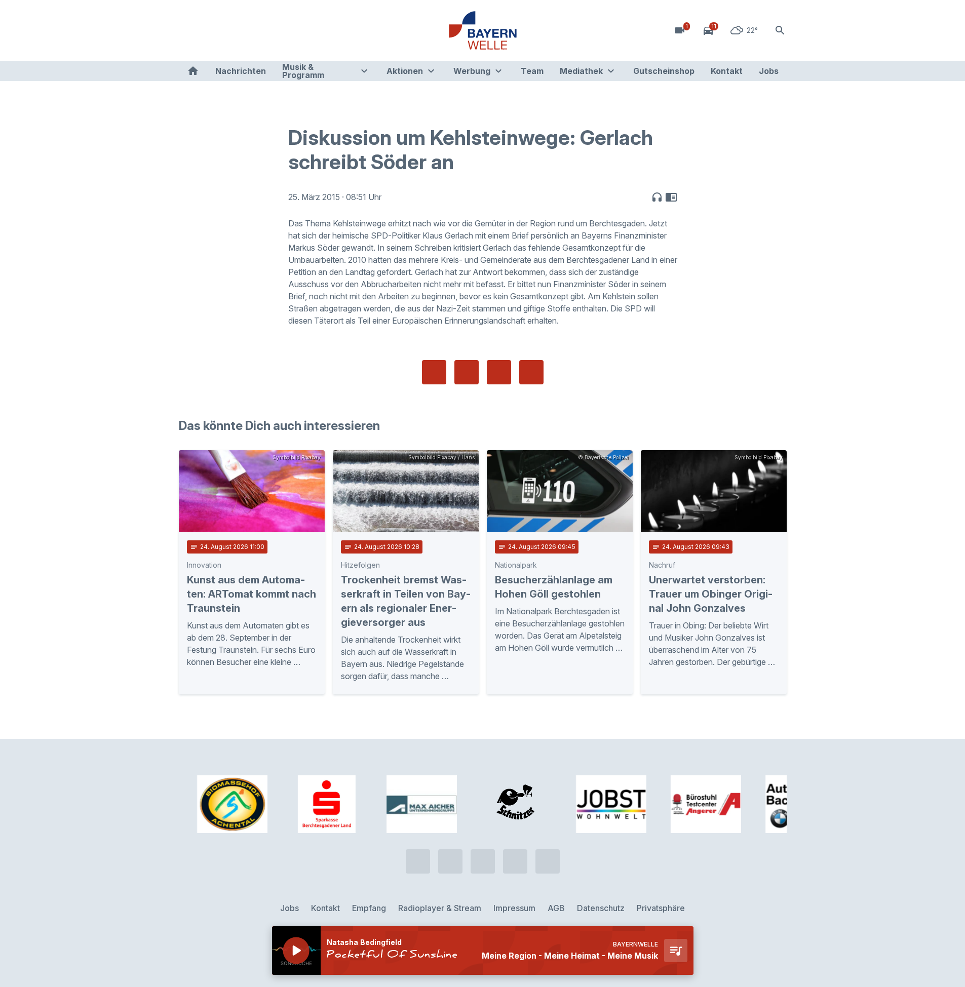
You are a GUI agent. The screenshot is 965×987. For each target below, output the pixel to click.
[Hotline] (189, 30)
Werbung (471, 71)
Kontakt (727, 71)
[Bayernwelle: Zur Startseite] (482, 30)
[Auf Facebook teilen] (434, 372)
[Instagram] (250, 30)
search (780, 30)
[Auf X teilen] (466, 372)
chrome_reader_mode (671, 197)
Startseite (193, 71)
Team (532, 71)
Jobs (769, 71)
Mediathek (581, 71)
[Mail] (270, 30)
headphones (657, 197)
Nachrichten (240, 71)
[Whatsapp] (209, 30)
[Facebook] (229, 30)
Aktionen (405, 71)
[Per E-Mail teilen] (531, 372)
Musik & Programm (303, 71)
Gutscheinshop (663, 71)
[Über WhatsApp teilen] (499, 372)
